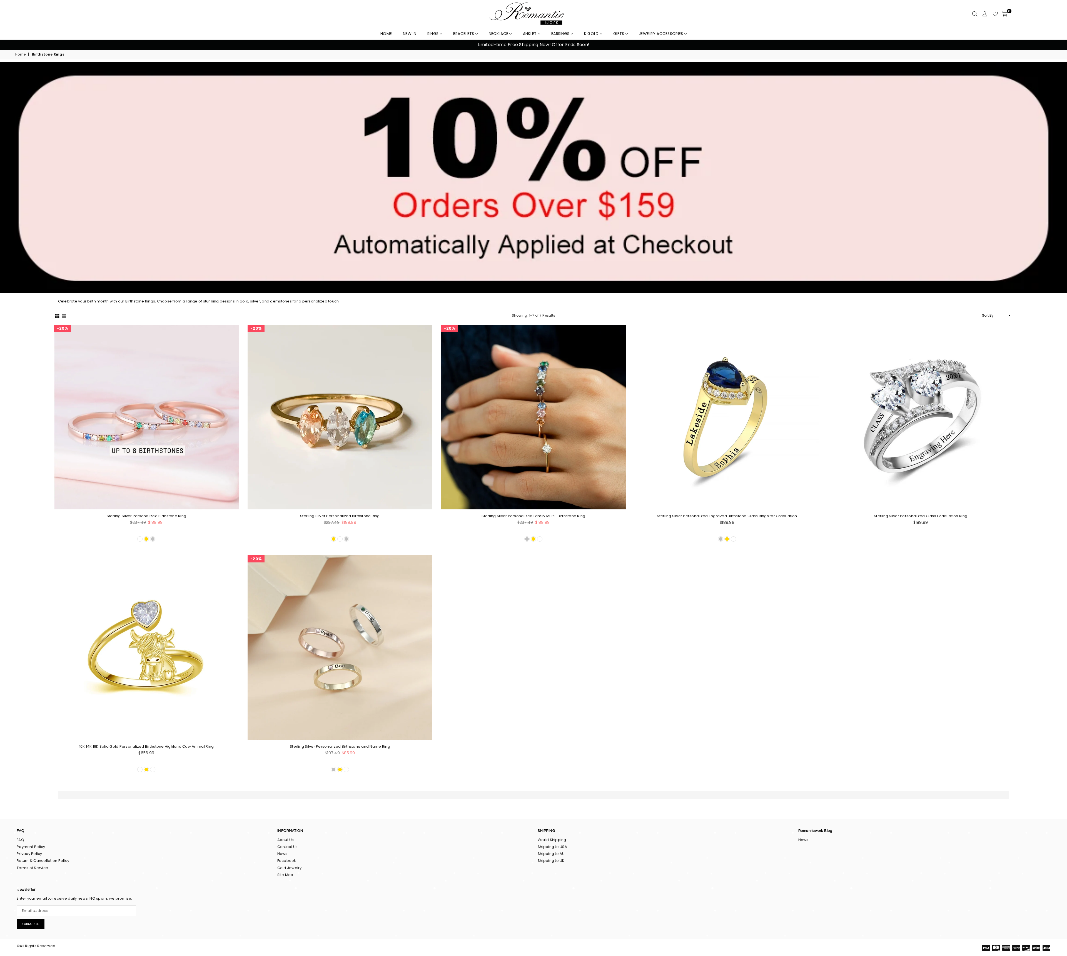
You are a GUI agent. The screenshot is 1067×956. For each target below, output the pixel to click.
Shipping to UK (551, 860)
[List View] (64, 315)
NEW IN (409, 33)
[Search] (975, 14)
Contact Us (287, 846)
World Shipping (552, 839)
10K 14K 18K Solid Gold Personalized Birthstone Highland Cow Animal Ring (146, 746)
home (386, 33)
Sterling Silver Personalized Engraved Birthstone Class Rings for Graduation (727, 516)
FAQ (20, 839)
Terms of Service (32, 867)
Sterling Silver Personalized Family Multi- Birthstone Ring (533, 516)
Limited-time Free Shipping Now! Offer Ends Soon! (533, 44)
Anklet (530, 33)
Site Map (285, 874)
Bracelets (464, 33)
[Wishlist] (995, 14)
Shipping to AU (551, 853)
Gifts (619, 33)
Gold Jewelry (289, 867)
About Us (285, 839)
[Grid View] (57, 315)
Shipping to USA (552, 846)
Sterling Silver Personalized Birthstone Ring (146, 516)
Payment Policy (31, 846)
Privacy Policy (29, 853)
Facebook (286, 860)
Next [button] (1056, 45)
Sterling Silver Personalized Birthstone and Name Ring (340, 746)
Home (20, 54)
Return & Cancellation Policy (43, 860)
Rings (433, 33)
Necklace (499, 33)
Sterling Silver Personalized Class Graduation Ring (920, 516)
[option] (533, 45)
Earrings (561, 33)
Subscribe (30, 924)
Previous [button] (11, 45)
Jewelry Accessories (661, 33)
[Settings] (985, 14)
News (282, 853)
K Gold (592, 33)
